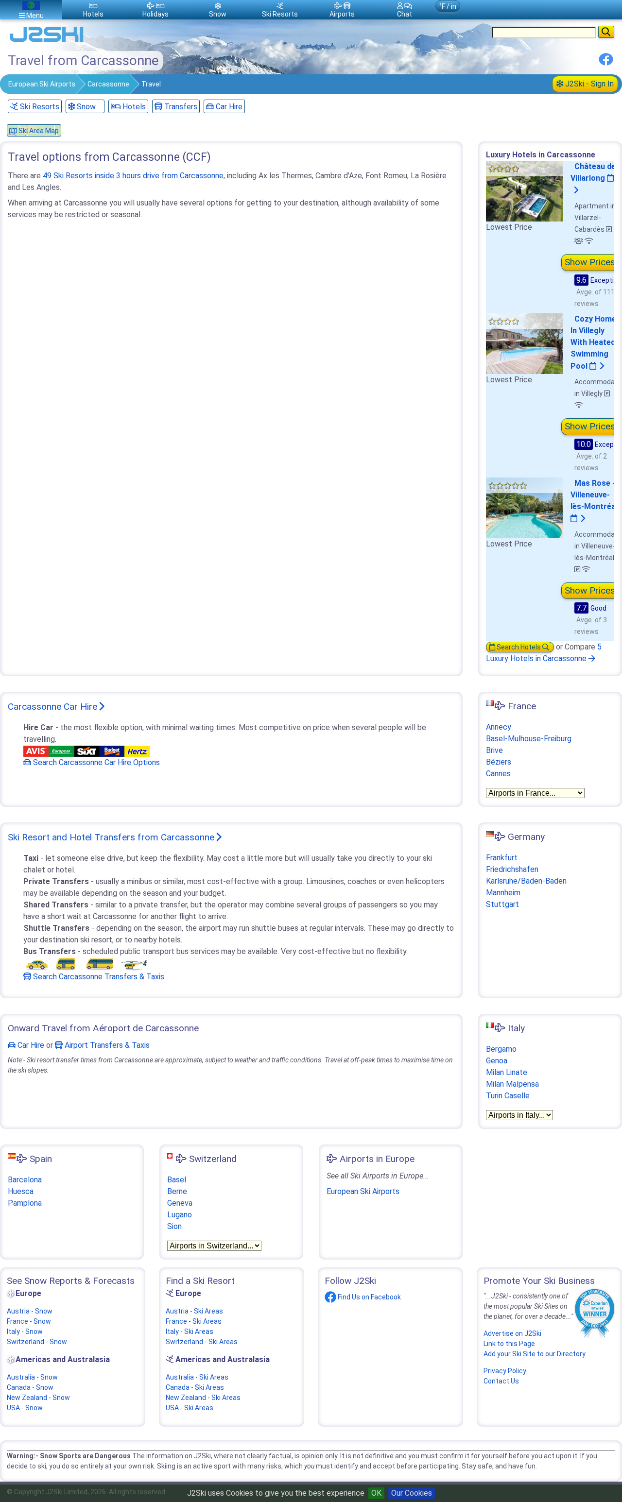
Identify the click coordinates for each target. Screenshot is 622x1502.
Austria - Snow (29, 1311)
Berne (177, 1191)
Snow (85, 106)
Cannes (498, 773)
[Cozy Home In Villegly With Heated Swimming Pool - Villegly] (524, 343)
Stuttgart (502, 904)
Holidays (155, 14)
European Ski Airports (41, 84)
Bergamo (501, 1049)
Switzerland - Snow (37, 1342)
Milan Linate (506, 1072)
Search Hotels (518, 647)
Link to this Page (509, 1344)
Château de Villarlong (593, 172)
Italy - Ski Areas (189, 1331)
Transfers (179, 106)
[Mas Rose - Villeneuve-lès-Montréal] (524, 507)
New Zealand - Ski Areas (203, 1397)
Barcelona (25, 1179)
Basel (176, 1179)
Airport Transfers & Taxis (106, 1045)
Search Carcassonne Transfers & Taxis (97, 976)
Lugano (179, 1214)
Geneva (179, 1203)
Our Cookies (411, 1493)
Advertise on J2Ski (512, 1333)
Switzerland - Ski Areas (202, 1342)
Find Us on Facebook (368, 1296)
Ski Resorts (38, 106)
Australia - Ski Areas (197, 1377)
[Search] (606, 32)
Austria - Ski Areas (194, 1311)
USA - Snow (25, 1408)
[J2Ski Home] (47, 41)
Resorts (280, 14)
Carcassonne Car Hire (52, 706)
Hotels (133, 106)
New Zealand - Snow (38, 1397)
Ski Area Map (38, 131)
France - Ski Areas (194, 1321)
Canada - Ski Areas (195, 1387)
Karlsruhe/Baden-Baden (526, 881)
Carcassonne (108, 84)
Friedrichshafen (512, 869)
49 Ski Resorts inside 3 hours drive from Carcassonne (133, 175)
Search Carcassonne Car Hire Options (95, 762)
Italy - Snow (25, 1331)
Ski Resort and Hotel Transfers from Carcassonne (111, 837)
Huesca (21, 1191)
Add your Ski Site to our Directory (535, 1354)
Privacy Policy (505, 1371)
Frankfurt (502, 857)
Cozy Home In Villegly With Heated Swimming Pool (593, 342)
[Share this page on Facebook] (606, 62)
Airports (342, 14)
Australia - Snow (32, 1377)
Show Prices (590, 262)
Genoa (496, 1060)
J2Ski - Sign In (588, 83)
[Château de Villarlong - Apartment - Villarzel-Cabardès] (524, 190)
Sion (174, 1226)
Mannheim (503, 892)
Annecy (498, 727)
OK (376, 1493)
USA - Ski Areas (189, 1408)
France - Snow (29, 1321)
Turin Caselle (508, 1095)
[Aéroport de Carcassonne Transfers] (86, 963)
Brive (494, 750)
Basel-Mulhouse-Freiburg (528, 738)
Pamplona (25, 1203)
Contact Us (501, 1381)
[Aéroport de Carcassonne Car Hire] (86, 750)
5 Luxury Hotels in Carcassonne (544, 652)
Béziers (498, 762)
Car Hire (228, 106)
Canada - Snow (30, 1387)
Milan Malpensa (512, 1084)
